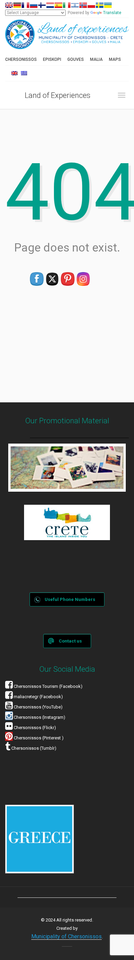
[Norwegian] (83, 5)
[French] (25, 5)
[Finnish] (42, 5)
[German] (17, 5)
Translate (112, 12)
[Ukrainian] (108, 5)
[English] (9, 5)
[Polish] (91, 5)
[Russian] (33, 5)
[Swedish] (99, 5)
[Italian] (66, 5)
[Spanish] (58, 5)
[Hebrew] (75, 5)
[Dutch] (50, 5)
